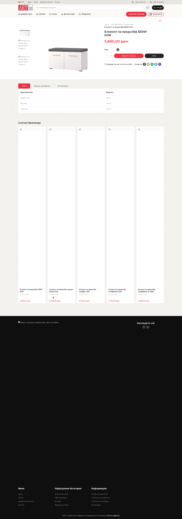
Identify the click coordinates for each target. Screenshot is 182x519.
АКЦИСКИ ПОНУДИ (136, 14)
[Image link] (72, 401)
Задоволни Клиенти (26, 501)
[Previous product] (157, 21)
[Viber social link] (159, 64)
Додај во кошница (129, 56)
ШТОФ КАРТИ (157, 14)
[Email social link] (148, 64)
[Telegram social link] (155, 64)
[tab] (24, 86)
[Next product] (162, 21)
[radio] (112, 49)
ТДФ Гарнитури (61, 498)
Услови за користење (99, 494)
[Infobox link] (139, 2)
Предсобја (128, 24)
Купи (154, 56)
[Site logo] (25, 7)
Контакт (21, 505)
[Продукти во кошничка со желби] (147, 8)
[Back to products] (160, 21)
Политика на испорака (100, 501)
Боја (106, 50)
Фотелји (58, 501)
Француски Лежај (61, 505)
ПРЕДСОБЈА (116, 24)
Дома (106, 24)
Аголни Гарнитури (62, 494)
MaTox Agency (113, 516)
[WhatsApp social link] (152, 64)
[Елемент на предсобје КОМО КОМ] (32, 207)
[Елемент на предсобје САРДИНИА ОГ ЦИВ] (150, 207)
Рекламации (96, 505)
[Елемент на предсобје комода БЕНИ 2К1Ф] (61, 207)
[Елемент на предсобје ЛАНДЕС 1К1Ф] (91, 207)
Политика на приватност (100, 498)
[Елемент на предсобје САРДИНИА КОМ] (120, 207)
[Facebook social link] (144, 64)
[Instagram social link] (147, 327)
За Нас (20, 498)
